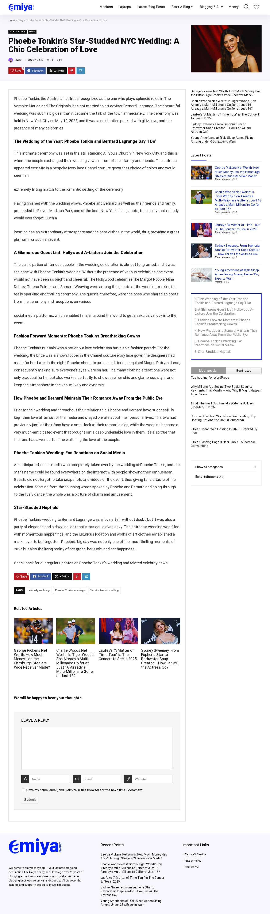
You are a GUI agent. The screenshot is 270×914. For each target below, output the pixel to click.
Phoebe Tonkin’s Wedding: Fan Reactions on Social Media (219, 343)
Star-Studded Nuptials (214, 352)
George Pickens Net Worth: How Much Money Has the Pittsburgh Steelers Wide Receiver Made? (32, 658)
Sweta (18, 59)
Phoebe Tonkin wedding (104, 590)
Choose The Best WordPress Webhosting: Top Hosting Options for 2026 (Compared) (223, 418)
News (32, 31)
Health (218, 281)
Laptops (124, 7)
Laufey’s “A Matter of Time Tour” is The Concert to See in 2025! (118, 654)
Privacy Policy (193, 860)
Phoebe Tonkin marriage (70, 590)
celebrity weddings (39, 590)
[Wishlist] (256, 7)
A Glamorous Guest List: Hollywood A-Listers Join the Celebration (224, 311)
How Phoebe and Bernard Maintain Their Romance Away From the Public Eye (226, 333)
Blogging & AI (210, 7)
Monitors (106, 7)
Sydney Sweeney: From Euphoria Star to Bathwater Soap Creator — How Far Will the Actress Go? (160, 658)
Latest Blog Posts (151, 7)
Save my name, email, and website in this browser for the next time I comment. (84, 790)
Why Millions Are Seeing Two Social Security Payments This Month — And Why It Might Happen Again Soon (226, 390)
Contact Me (192, 867)
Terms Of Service (195, 854)
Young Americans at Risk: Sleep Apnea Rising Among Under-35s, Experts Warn (222, 139)
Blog (20, 20)
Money (233, 7)
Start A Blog (180, 7)
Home (11, 20)
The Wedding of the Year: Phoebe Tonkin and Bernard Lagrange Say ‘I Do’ (223, 301)
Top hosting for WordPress (210, 377)
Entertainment (18, 31)
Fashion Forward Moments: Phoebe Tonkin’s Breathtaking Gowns (222, 322)
